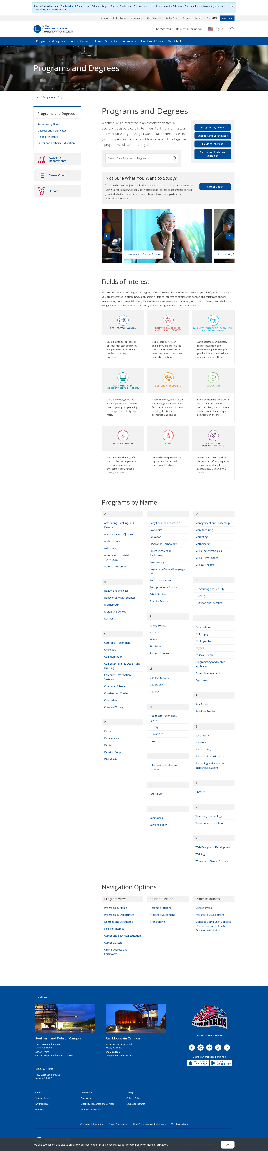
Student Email (172, 18)
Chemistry (110, 649)
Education (155, 537)
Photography (203, 641)
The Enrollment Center (72, 6)
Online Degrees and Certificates (115, 952)
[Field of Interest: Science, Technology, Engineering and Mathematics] (168, 437)
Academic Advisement (162, 914)
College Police (133, 1098)
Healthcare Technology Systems (163, 718)
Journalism (156, 793)
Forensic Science (159, 653)
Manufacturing (204, 530)
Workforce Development (209, 914)
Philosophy (201, 634)
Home (37, 97)
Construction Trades (116, 693)
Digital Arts (110, 759)
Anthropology (112, 541)
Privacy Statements (118, 1124)
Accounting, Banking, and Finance (119, 525)
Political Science (204, 655)
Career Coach (215, 186)
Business (109, 618)
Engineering (157, 562)
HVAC (153, 741)
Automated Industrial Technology (116, 557)
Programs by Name (212, 127)
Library (198, 18)
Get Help (39, 1109)
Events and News (152, 41)
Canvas (104, 18)
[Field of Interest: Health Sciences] (123, 437)
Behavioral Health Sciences (120, 597)
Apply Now (227, 18)
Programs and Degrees (50, 41)
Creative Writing (113, 707)
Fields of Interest (212, 144)
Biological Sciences (115, 611)
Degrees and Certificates (212, 135)
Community (129, 41)
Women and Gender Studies (211, 861)
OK (227, 1144)
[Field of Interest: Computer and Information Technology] (123, 379)
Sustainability (203, 749)
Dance (108, 731)
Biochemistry (111, 604)
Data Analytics (112, 738)
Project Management (207, 673)
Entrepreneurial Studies (164, 587)
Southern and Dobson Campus (58, 1038)
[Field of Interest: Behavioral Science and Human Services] (168, 321)
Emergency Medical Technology (161, 553)
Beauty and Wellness (116, 590)
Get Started (163, 29)
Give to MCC (212, 18)
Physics (199, 648)
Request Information (189, 29)
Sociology (201, 742)
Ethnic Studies (158, 594)
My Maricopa (136, 18)
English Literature (160, 580)
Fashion (154, 632)
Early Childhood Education (165, 523)
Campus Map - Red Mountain (120, 1055)
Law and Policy (158, 824)
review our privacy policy (127, 1144)
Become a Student (160, 907)
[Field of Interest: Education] (213, 379)
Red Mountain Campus (123, 1038)
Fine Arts (155, 639)
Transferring (157, 921)
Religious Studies (205, 711)
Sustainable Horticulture (209, 756)
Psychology (202, 680)
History (154, 727)
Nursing (200, 596)
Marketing (201, 537)
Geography (156, 684)
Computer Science (114, 686)
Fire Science (156, 646)
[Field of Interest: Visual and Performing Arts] (213, 437)
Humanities (156, 734)
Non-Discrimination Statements (149, 1124)
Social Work (202, 735)
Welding (200, 854)
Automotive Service (115, 566)
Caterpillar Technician (117, 642)
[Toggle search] (232, 29)
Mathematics (202, 544)
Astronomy (110, 548)
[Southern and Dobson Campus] (65, 1019)
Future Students (80, 41)
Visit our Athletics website (209, 1035)
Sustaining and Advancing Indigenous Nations (210, 765)
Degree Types (203, 907)
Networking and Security (209, 589)
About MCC (175, 41)
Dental (108, 745)
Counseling (110, 700)
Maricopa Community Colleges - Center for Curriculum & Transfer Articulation (213, 926)
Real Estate (201, 704)
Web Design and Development (213, 847)
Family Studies (158, 625)
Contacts (186, 18)
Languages (156, 817)
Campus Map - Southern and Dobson (54, 1055)
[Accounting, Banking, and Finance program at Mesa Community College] (168, 235)
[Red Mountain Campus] (136, 1019)
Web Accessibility (179, 1124)
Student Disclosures (91, 1109)
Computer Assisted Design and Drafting (122, 666)
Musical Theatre (204, 565)
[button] (229, 236)
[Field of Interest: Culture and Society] (168, 379)
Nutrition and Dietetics (208, 603)
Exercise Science (159, 601)
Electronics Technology (163, 544)
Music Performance (206, 558)
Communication (113, 656)
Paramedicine (203, 627)
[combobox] (218, 29)
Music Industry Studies (208, 551)
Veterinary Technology (208, 816)
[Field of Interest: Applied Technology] (123, 321)
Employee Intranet (135, 1103)
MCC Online (44, 1069)
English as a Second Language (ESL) (167, 571)
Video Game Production (209, 823)
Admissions (86, 1092)
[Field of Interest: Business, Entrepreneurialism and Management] (213, 321)
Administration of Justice (118, 534)
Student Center (119, 18)
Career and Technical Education (212, 154)
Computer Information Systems (117, 677)
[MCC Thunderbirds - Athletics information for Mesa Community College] (209, 1017)
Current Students (106, 41)
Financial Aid (87, 1098)
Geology (154, 691)
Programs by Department (119, 914)
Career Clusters (113, 942)
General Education (160, 677)
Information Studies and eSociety (164, 767)
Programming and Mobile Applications (210, 664)
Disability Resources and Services (97, 1103)
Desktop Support (114, 752)
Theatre (200, 792)
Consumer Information (91, 1124)
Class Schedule (154, 18)
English (218, 29)
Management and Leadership (212, 523)
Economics (156, 530)
